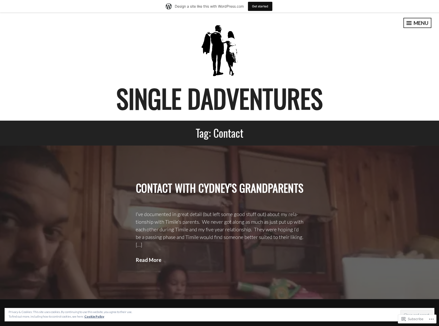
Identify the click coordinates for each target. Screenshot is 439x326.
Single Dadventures (219, 98)
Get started (260, 6)
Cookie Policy (94, 316)
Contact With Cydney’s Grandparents (219, 188)
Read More (148, 260)
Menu (420, 23)
